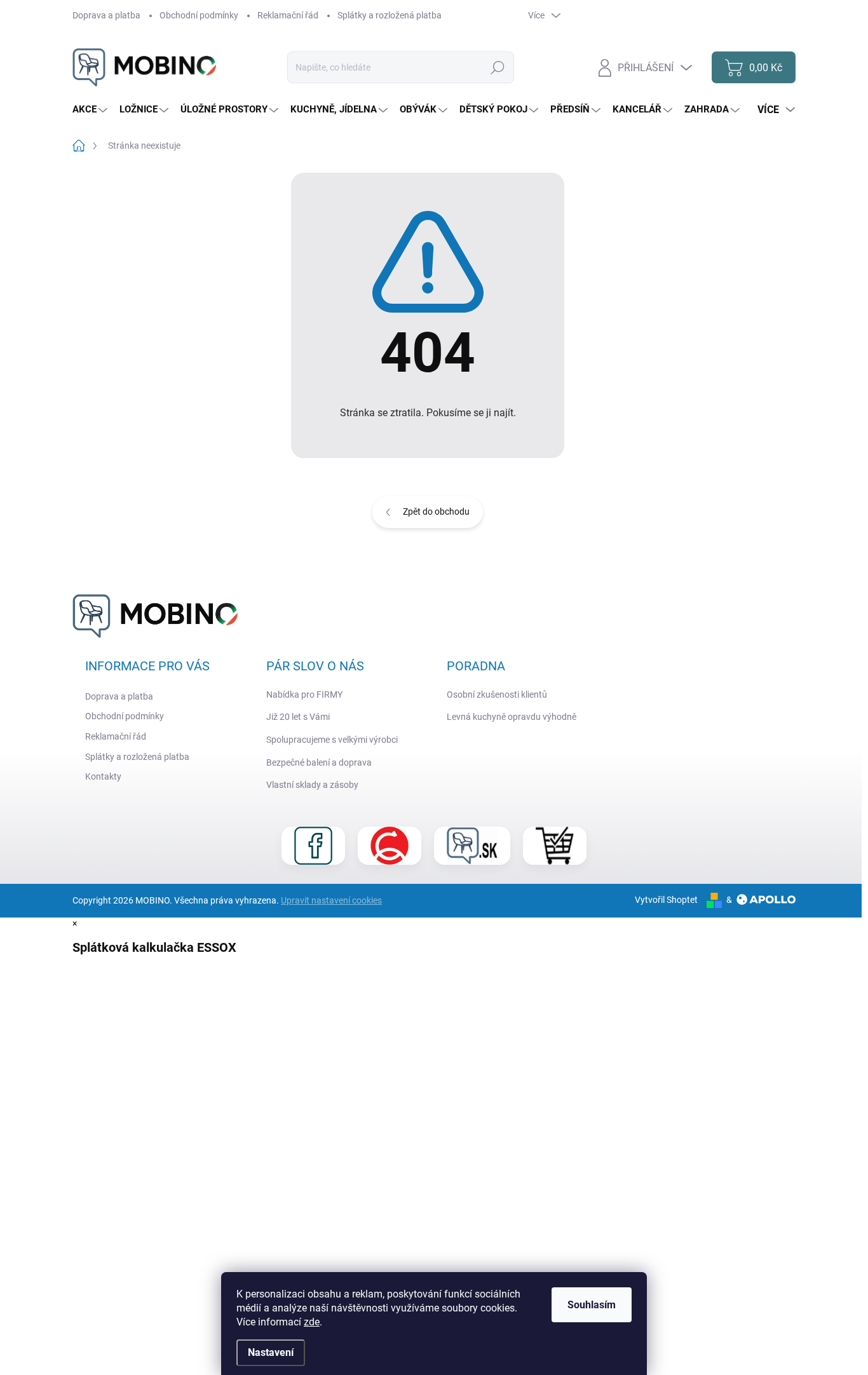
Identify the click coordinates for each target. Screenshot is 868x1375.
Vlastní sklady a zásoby (312, 785)
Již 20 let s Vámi (298, 717)
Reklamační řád (287, 15)
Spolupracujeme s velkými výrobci (332, 740)
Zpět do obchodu (436, 511)
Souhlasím (591, 1305)
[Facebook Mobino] (313, 846)
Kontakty (103, 776)
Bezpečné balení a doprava (319, 762)
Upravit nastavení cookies (331, 900)
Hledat (498, 67)
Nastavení (271, 1352)
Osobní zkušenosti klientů (497, 694)
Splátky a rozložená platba (389, 15)
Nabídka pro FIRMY (304, 694)
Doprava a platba (106, 15)
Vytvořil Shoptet (666, 900)
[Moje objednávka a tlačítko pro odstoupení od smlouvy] (555, 846)
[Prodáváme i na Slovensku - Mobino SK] (472, 845)
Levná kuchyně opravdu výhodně (511, 717)
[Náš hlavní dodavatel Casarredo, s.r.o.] (389, 846)
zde (312, 1322)
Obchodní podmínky (198, 15)
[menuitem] (91, 109)
